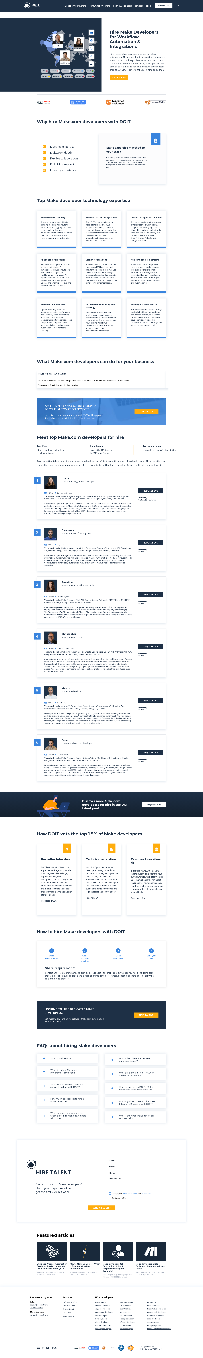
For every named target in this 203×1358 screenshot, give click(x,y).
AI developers (100, 1302)
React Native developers (156, 1309)
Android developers (102, 1305)
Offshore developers (127, 1322)
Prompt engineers (154, 1325)
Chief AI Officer (125, 1309)
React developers (153, 1305)
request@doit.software (39, 1305)
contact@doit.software (39, 1315)
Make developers (126, 1302)
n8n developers (125, 1312)
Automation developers (104, 1312)
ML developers (125, 1305)
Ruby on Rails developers (156, 1312)
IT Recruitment (68, 1309)
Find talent (146, 1015)
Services (139, 6)
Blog (148, 6)
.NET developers (126, 1315)
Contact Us (163, 5)
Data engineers (101, 1319)
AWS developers (101, 1315)
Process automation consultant (159, 1329)
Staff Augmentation (70, 1302)
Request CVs (150, 490)
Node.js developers (127, 1319)
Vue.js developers (153, 1322)
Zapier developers (126, 1329)
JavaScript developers (103, 1329)
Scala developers (153, 1319)
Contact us (146, 411)
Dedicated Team (69, 1305)
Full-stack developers (103, 1325)
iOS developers (125, 1325)
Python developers (154, 1302)
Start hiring (119, 77)
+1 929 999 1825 (36, 1308)
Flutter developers (102, 1322)
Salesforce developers (155, 1315)
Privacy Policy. (146, 1193)
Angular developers (102, 1309)
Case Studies (67, 1313)
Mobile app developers (75, 6)
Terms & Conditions (130, 1193)
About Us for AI (68, 1316)
